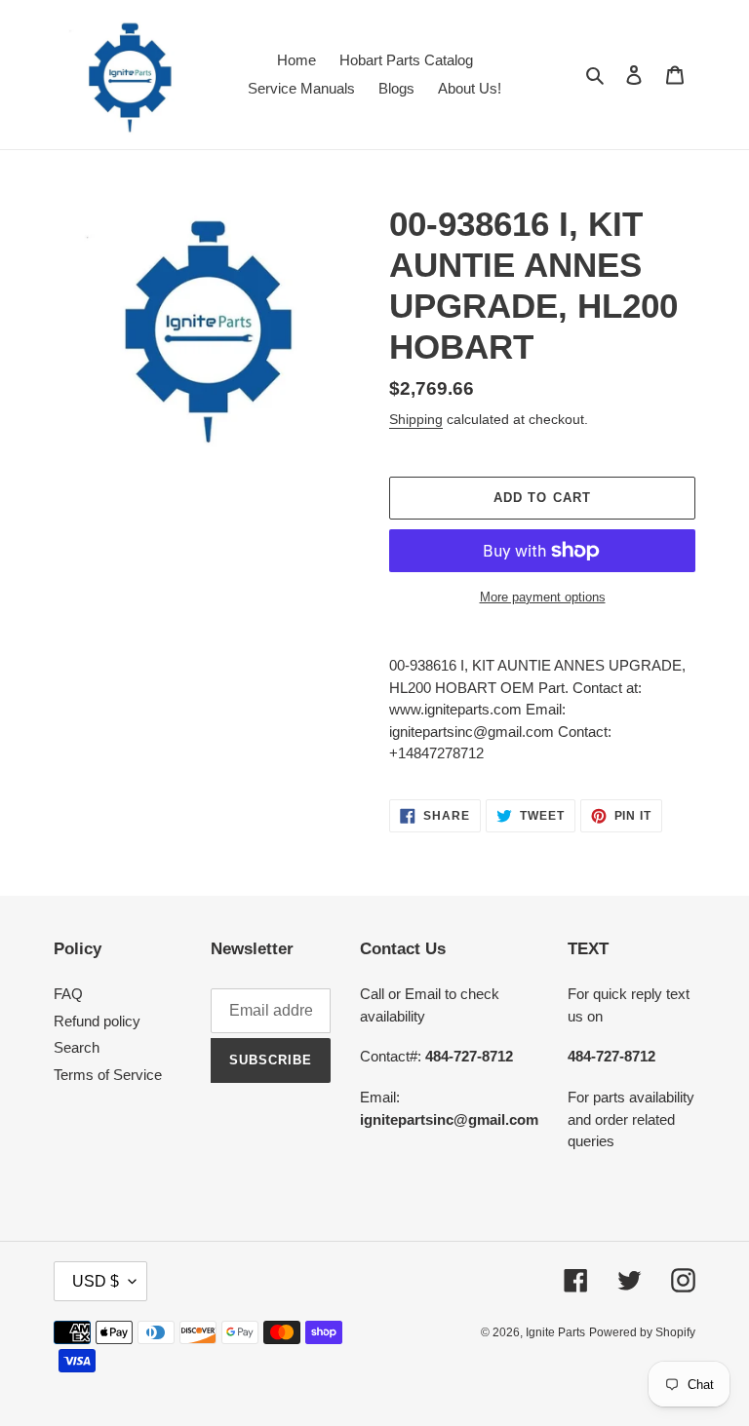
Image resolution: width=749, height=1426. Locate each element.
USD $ (95, 1281)
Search (76, 1047)
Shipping (416, 419)
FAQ (68, 993)
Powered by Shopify (642, 1332)
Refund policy (97, 1021)
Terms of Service (108, 1074)
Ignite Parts (555, 1332)
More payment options (543, 597)
